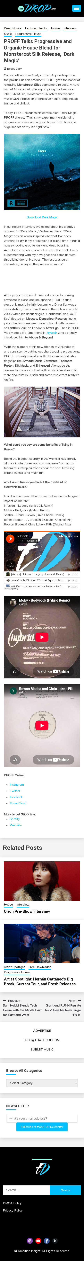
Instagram (17, 784)
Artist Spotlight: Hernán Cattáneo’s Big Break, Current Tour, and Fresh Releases (40, 981)
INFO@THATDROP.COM (42, 1040)
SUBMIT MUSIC (42, 1049)
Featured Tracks (36, 28)
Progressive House (28, 34)
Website (16, 825)
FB (47, 1241)
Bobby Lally (14, 68)
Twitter (15, 791)
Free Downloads (40, 967)
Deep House (12, 28)
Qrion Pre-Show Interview (27, 911)
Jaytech (51, 333)
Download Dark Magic (42, 217)
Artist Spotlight (14, 967)
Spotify (15, 819)
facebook (16, 797)
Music (8, 34)
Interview (70, 28)
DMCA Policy (12, 1203)
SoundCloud (18, 803)
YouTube (38, 1241)
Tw (55, 1241)
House (55, 28)
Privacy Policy (13, 1210)
